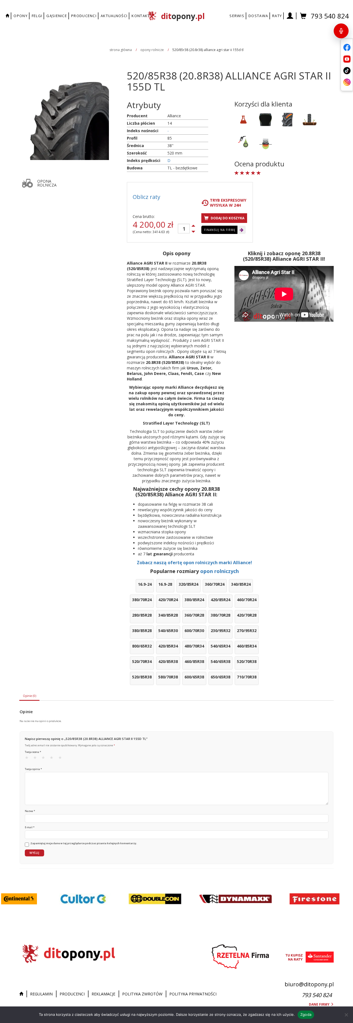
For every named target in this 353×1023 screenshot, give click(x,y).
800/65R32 (142, 646)
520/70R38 (246, 661)
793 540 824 (330, 15)
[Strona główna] (22, 994)
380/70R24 (142, 599)
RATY (277, 15)
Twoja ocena (33, 752)
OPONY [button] (21, 15)
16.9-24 (145, 584)
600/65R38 (194, 677)
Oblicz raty (146, 197)
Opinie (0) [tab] (29, 696)
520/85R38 (142, 677)
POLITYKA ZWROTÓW (142, 994)
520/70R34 (142, 661)
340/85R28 (168, 615)
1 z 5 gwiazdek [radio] (28, 758)
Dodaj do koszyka (227, 218)
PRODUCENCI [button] (84, 15)
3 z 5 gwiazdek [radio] (45, 758)
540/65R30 (168, 630)
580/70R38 (168, 677)
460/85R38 (194, 661)
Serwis (236, 15)
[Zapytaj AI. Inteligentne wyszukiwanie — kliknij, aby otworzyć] (341, 30)
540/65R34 (220, 646)
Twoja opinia (33, 769)
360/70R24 (214, 584)
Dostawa (258, 15)
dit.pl (183, 16)
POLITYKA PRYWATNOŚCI (192, 994)
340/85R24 (241, 584)
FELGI (37, 15)
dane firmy (319, 1004)
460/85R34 (246, 646)
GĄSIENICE (56, 15)
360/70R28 (194, 615)
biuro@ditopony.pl (309, 984)
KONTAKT (141, 15)
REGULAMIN (41, 994)
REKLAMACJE (103, 994)
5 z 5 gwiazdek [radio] (61, 758)
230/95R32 (220, 630)
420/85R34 (168, 646)
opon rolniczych (219, 571)
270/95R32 (246, 630)
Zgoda (305, 1014)
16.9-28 (165, 584)
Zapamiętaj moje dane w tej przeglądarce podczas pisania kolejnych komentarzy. (83, 843)
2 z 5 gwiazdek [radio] (36, 758)
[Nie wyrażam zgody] (346, 1014)
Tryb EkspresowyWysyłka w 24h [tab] (228, 203)
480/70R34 (194, 646)
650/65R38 (220, 677)
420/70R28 (246, 615)
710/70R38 (246, 677)
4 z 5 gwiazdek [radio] (53, 758)
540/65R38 (220, 661)
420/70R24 (168, 599)
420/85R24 (220, 599)
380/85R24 (194, 599)
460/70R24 (246, 599)
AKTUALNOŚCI (114, 15)
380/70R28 (220, 615)
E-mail (29, 827)
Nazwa (30, 811)
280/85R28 (142, 615)
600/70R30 (194, 630)
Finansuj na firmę (220, 230)
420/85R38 (168, 661)
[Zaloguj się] (290, 16)
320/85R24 (188, 584)
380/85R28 (142, 630)
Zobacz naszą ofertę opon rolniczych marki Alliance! (194, 563)
